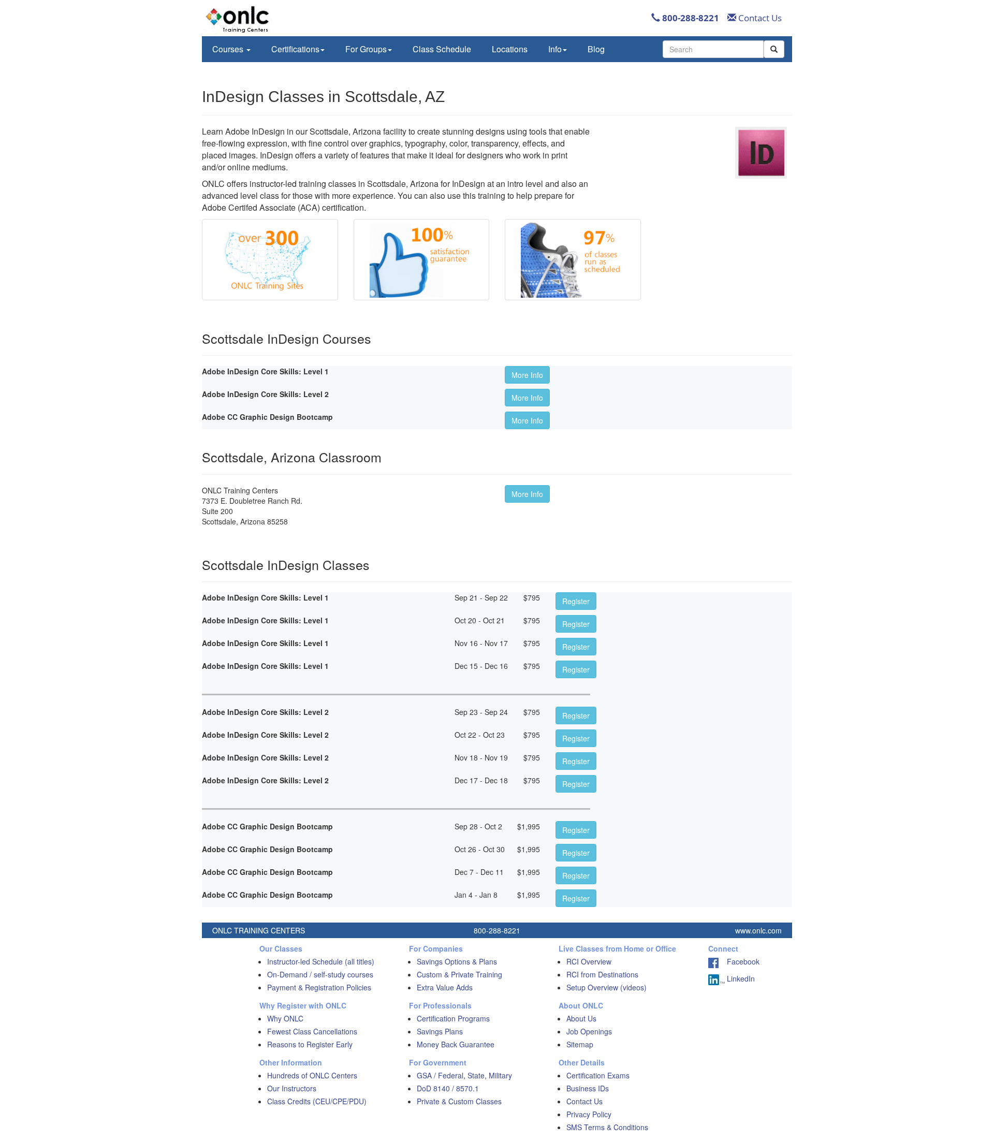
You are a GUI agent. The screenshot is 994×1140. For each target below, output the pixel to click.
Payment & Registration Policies (319, 987)
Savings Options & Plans (457, 961)
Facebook (739, 961)
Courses (228, 49)
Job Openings (589, 1031)
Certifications (295, 49)
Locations (510, 49)
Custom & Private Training (459, 974)
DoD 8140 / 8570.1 (448, 1088)
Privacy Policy (588, 1114)
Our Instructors (291, 1088)
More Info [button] (527, 375)
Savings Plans (440, 1031)
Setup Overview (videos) (606, 987)
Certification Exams (598, 1075)
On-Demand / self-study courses (320, 974)
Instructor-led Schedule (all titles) (320, 961)
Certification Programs (453, 1018)
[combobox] (713, 49)
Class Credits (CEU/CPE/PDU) (317, 1101)
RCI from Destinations (602, 974)
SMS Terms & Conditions (607, 1127)
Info (555, 49)
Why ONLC (285, 1018)
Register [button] (576, 601)
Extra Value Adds (445, 987)
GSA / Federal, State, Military (464, 1075)
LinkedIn (740, 978)
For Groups (366, 49)
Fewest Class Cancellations (312, 1031)
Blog (596, 49)
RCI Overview (588, 961)
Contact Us (759, 18)
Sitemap (579, 1044)
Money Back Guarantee (455, 1044)
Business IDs (587, 1088)
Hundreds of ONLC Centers (312, 1075)
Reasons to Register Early (310, 1044)
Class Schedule (442, 49)
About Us (581, 1018)
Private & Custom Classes (459, 1101)
